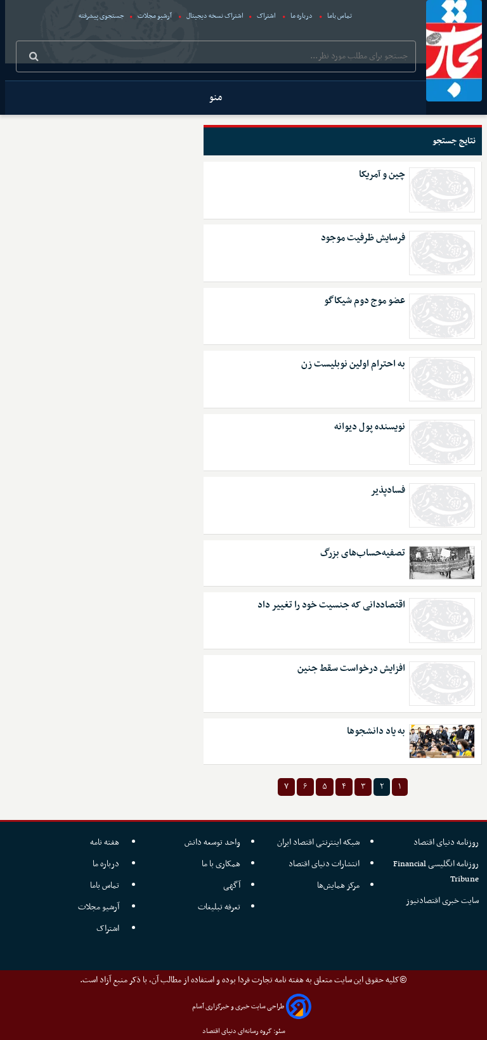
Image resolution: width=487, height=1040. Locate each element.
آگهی (231, 885)
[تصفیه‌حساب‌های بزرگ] (442, 563)
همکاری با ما (221, 864)
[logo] (454, 50)
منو (215, 98)
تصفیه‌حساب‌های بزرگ (362, 553)
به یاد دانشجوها (376, 731)
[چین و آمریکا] (442, 189)
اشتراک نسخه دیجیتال (214, 16)
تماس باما (339, 16)
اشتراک (266, 16)
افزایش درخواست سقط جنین (351, 668)
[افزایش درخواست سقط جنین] (442, 683)
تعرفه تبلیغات (219, 907)
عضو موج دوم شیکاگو (364, 301)
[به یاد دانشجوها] (442, 741)
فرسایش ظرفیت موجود (363, 238)
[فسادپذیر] (442, 505)
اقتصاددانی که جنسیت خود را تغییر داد (331, 605)
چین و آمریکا (382, 174)
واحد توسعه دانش (212, 842)
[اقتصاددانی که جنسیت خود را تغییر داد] (442, 620)
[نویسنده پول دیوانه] (442, 442)
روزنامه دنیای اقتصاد (446, 842)
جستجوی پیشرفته (101, 16)
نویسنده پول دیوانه (369, 427)
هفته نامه (105, 842)
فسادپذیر (387, 490)
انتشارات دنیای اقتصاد (324, 864)
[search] (34, 57)
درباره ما (301, 16)
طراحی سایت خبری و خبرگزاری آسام (238, 1007)
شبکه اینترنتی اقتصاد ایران (318, 842)
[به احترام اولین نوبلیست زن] (442, 379)
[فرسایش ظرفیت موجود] (442, 253)
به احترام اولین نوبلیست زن (353, 364)
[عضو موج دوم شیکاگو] (442, 316)
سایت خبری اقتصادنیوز (442, 901)
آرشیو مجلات (154, 16)
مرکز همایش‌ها (338, 885)
